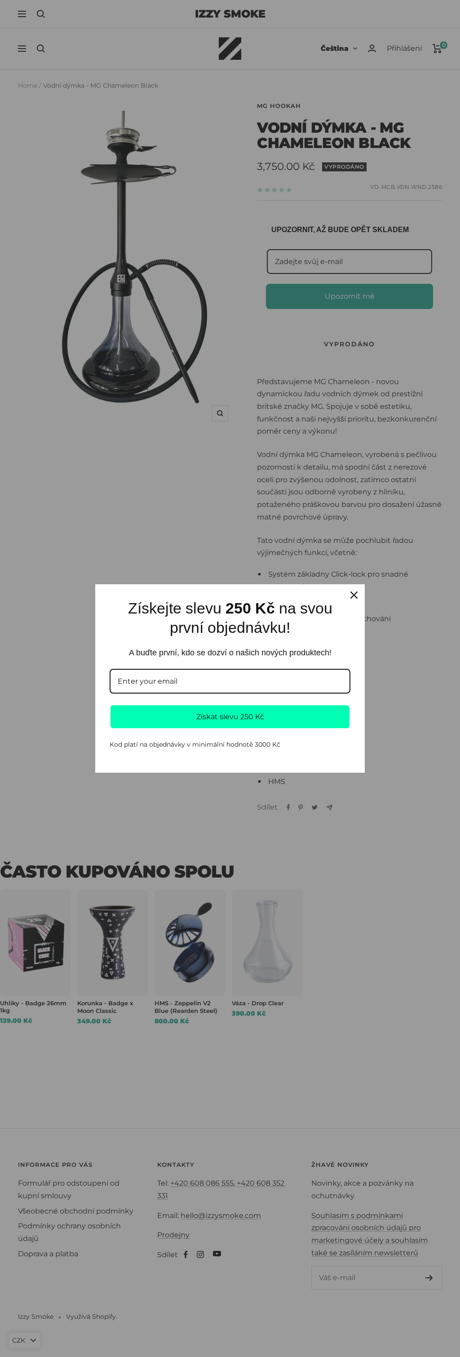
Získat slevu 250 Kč (230, 716)
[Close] (354, 595)
